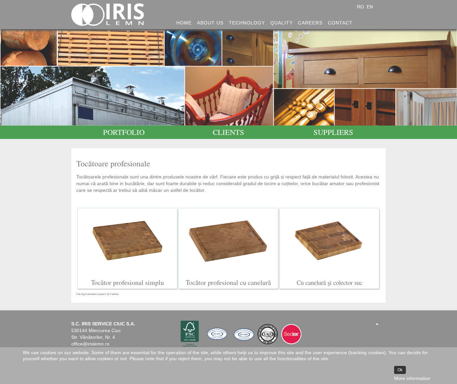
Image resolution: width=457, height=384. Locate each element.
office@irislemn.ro (90, 344)
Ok (399, 370)
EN (370, 6)
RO (361, 6)
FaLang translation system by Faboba (97, 294)
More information (412, 378)
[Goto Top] (377, 323)
